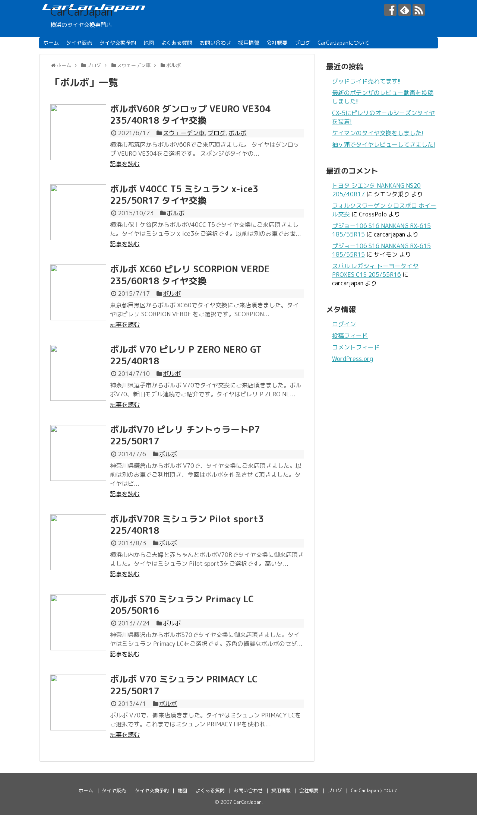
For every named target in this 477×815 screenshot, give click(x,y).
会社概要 (276, 42)
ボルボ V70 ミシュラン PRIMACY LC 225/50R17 (184, 685)
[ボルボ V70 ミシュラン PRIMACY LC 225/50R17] (78, 702)
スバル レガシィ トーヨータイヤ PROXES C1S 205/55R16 (375, 270)
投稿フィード (350, 336)
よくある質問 (176, 42)
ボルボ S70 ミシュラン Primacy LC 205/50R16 (182, 605)
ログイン (344, 324)
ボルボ (237, 133)
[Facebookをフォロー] (390, 10)
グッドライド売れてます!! (366, 81)
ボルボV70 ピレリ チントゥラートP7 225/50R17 (185, 435)
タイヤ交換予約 (117, 42)
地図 (148, 42)
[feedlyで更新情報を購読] (404, 10)
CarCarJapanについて (343, 42)
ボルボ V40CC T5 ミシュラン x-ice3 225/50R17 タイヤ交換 (184, 195)
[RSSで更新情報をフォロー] (419, 10)
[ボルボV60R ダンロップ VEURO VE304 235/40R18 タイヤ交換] (78, 132)
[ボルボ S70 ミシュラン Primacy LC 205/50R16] (78, 622)
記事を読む (125, 164)
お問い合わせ (215, 42)
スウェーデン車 (184, 133)
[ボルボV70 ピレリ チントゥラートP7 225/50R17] (78, 453)
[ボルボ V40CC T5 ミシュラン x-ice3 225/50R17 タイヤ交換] (78, 212)
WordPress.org (352, 359)
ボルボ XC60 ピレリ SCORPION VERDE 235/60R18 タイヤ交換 (190, 275)
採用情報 (248, 42)
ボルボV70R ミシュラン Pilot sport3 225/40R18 (187, 525)
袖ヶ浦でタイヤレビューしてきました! (383, 144)
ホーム (51, 42)
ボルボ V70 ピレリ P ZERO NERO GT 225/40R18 (186, 355)
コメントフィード (356, 347)
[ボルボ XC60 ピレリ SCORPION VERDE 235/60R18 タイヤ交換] (78, 292)
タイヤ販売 (79, 42)
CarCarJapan (81, 11)
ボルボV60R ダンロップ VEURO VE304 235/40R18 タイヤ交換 (190, 114)
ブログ (302, 42)
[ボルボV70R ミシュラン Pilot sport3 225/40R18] (78, 542)
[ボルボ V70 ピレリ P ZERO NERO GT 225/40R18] (78, 373)
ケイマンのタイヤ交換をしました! (377, 133)
